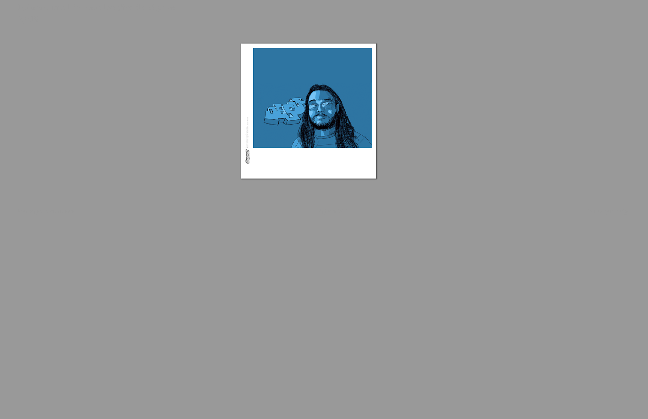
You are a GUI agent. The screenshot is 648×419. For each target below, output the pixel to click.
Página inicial (332, 211)
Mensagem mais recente (46, 211)
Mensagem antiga (609, 211)
